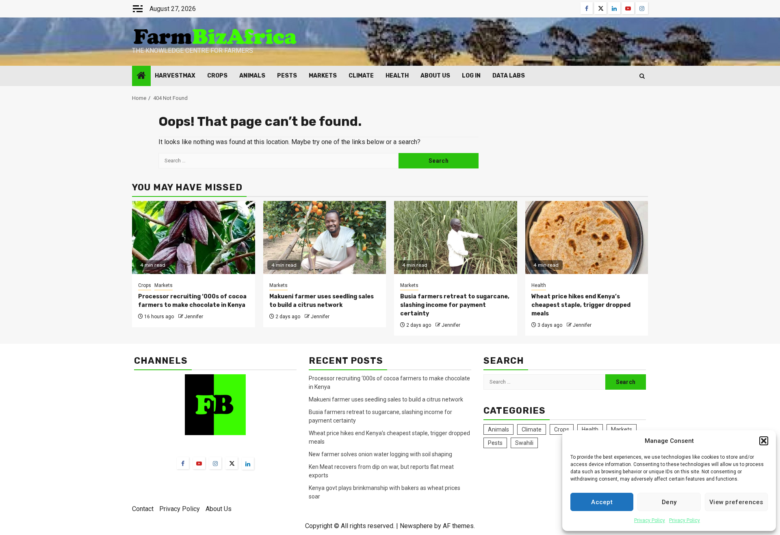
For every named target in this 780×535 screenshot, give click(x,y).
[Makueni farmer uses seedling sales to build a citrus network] (324, 237)
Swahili (524, 443)
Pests (287, 75)
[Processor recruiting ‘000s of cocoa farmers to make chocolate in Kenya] (193, 237)
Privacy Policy (649, 520)
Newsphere (416, 526)
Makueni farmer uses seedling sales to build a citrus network (386, 399)
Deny (669, 502)
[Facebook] (183, 463)
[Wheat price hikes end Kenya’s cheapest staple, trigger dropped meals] (586, 237)
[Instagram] (215, 463)
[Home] (141, 76)
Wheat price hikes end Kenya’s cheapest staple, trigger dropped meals (580, 305)
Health (397, 75)
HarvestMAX (175, 75)
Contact (143, 509)
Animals (252, 75)
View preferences (736, 502)
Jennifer (193, 316)
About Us (435, 75)
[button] (764, 441)
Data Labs (508, 75)
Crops (217, 75)
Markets (323, 75)
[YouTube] (199, 463)
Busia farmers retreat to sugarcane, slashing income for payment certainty (454, 305)
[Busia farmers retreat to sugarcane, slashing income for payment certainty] (455, 237)
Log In (471, 75)
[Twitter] (231, 463)
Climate (361, 75)
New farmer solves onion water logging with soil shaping (380, 454)
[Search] (642, 76)
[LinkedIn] (248, 463)
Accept (602, 502)
